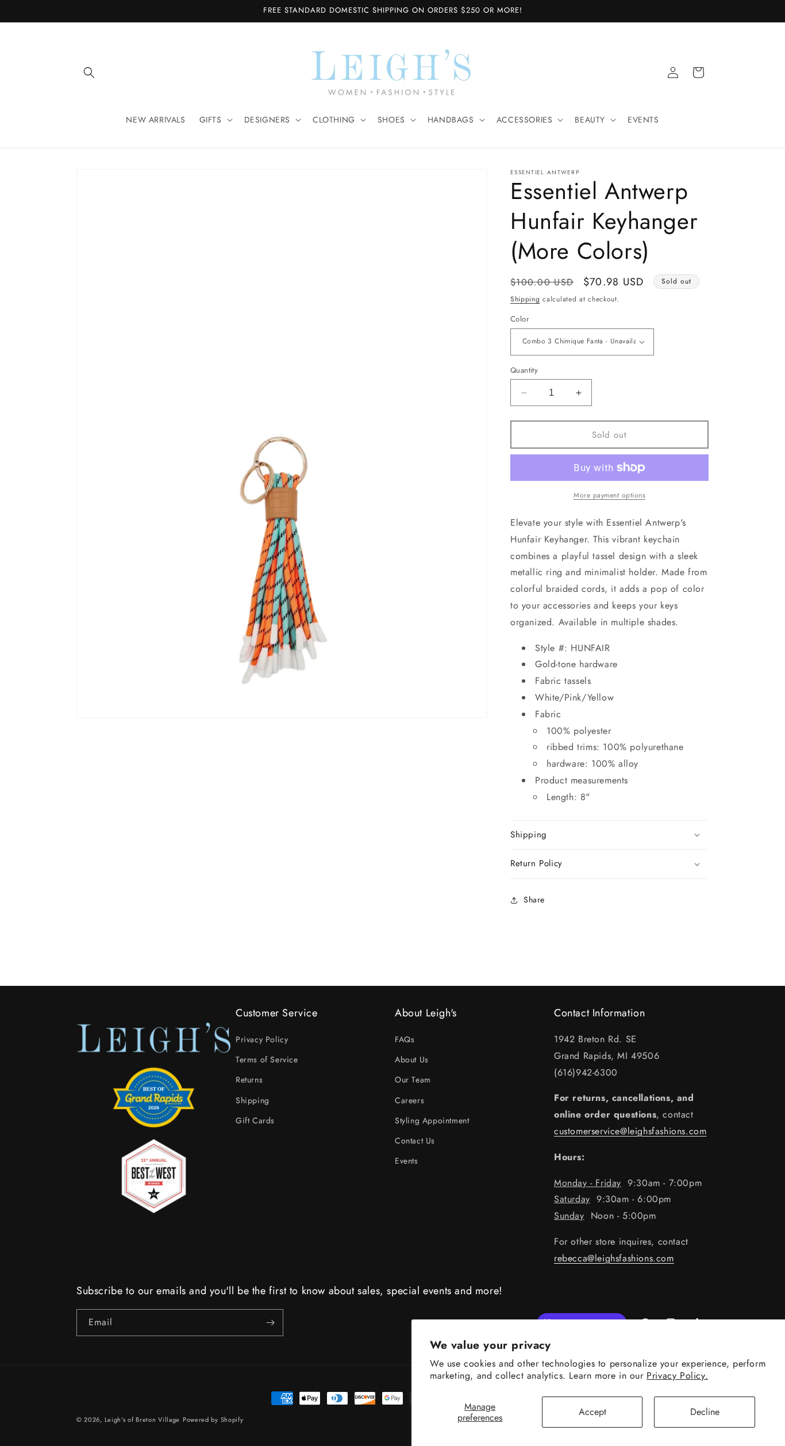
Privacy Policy (262, 1039)
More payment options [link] (609, 495)
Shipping (525, 299)
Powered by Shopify (213, 1419)
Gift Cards (255, 1120)
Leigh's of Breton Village (142, 1419)
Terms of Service (267, 1059)
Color (519, 318)
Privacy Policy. (677, 1375)
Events (406, 1160)
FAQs (404, 1039)
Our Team (413, 1079)
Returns (249, 1079)
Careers (409, 1100)
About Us (412, 1059)
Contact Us (415, 1140)
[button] (89, 72)
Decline (704, 1411)
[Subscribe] (270, 1322)
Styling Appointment (432, 1120)
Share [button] (534, 899)
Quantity (524, 370)
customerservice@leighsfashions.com (630, 1131)
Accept (592, 1411)
